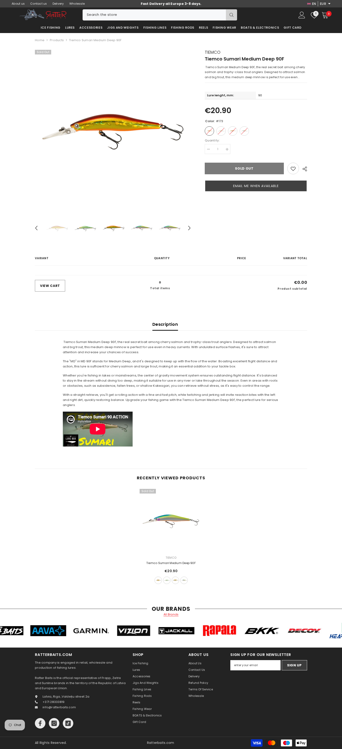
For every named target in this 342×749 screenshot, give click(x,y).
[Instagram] (54, 723)
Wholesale (77, 4)
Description (165, 324)
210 (175, 580)
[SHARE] (303, 169)
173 (158, 580)
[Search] (160, 14)
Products (57, 40)
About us (18, 4)
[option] (113, 128)
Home (39, 40)
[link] (293, 169)
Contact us (38, 4)
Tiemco (212, 52)
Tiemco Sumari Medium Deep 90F (171, 563)
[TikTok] (68, 723)
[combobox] (154, 14)
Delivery (58, 4)
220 (184, 580)
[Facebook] (40, 723)
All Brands (171, 614)
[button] (36, 228)
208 (167, 580)
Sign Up (294, 665)
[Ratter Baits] (28, 630)
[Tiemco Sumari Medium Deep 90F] (171, 520)
